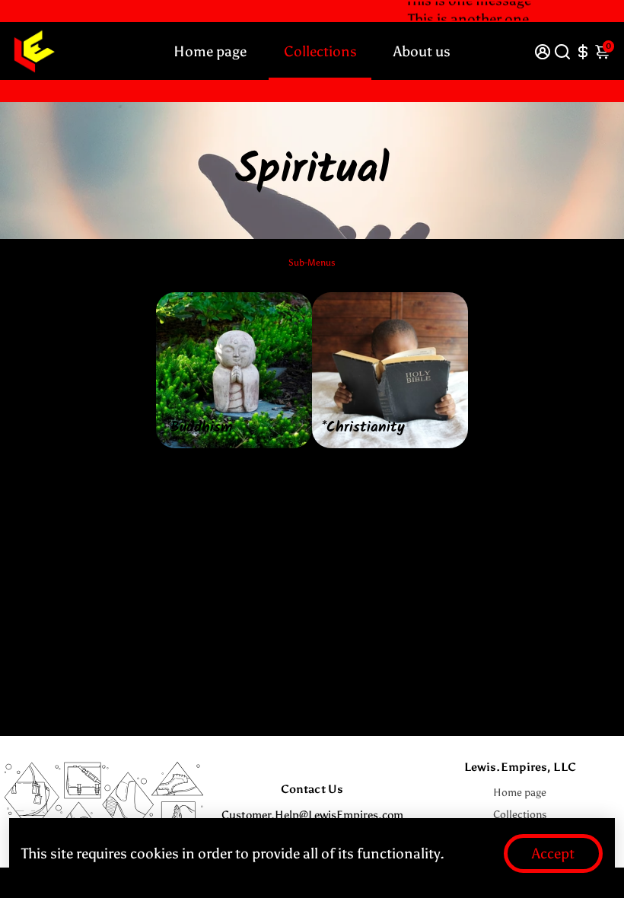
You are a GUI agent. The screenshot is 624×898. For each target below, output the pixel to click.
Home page (210, 51)
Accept (553, 853)
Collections (320, 51)
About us (421, 51)
